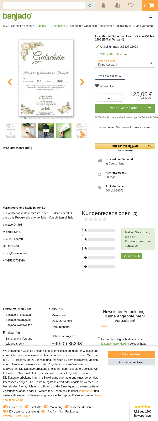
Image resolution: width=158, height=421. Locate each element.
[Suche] (90, 5)
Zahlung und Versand (19, 338)
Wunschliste (107, 86)
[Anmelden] (104, 5)
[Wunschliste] (134, 5)
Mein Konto (59, 315)
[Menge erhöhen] (119, 98)
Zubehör (40, 25)
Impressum (86, 390)
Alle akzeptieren (131, 354)
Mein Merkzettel (62, 321)
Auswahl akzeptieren (131, 362)
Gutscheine (57, 25)
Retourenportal (61, 326)
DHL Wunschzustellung (24, 411)
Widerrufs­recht (15, 343)
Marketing (56, 407)
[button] (125, 147)
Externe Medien (81, 407)
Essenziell (15, 407)
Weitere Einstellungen (16, 416)
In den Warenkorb (123, 108)
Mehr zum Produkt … (113, 53)
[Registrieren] (118, 5)
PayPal (51, 411)
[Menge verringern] (99, 98)
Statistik (36, 407)
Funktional (71, 411)
